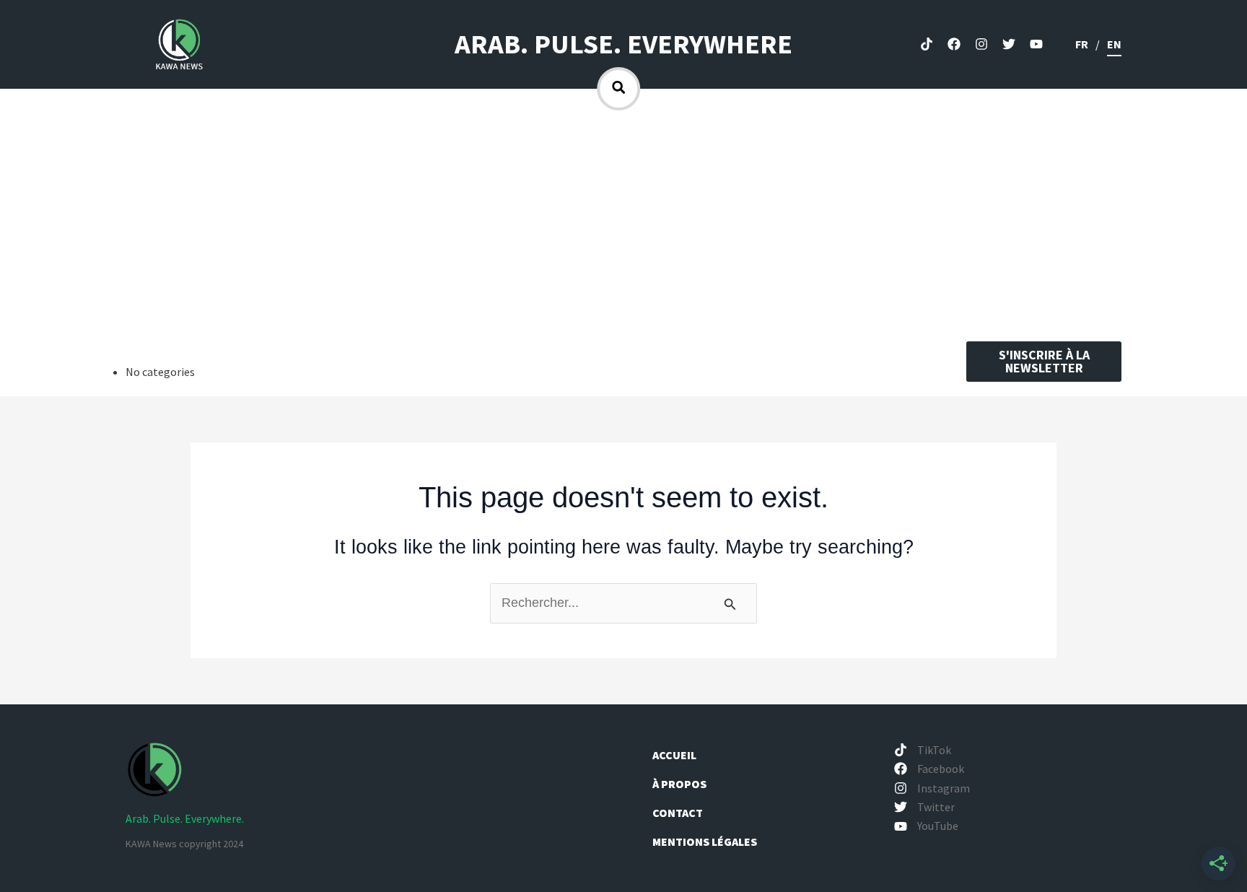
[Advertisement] (623, 219)
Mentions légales (704, 841)
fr (1081, 44)
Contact (677, 812)
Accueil (674, 755)
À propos (680, 784)
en (1114, 44)
